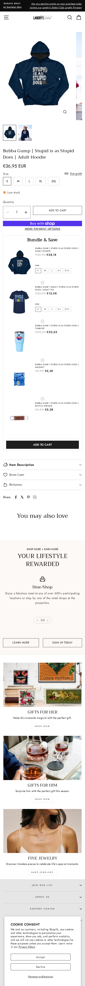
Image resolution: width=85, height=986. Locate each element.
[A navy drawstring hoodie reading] (38, 76)
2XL (53, 181)
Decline (40, 967)
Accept (40, 957)
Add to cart (42, 445)
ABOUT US (42, 896)
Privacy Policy (27, 947)
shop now (42, 726)
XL (40, 181)
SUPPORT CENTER (42, 908)
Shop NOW (42, 799)
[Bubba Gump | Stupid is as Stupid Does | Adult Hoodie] (16, 497)
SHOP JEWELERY (42, 872)
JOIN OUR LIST (42, 885)
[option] (42, 6)
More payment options (42, 229)
